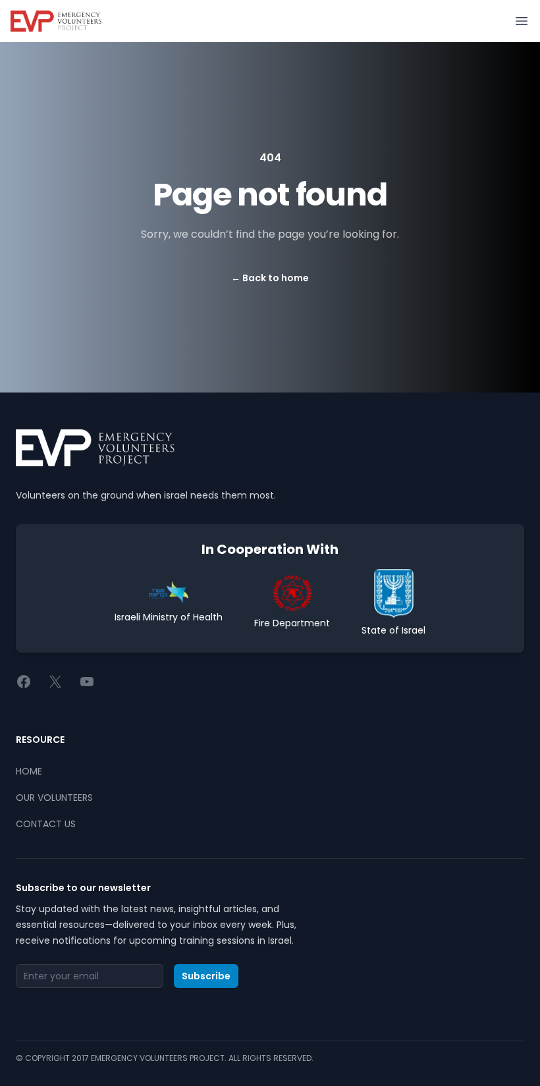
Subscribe (206, 976)
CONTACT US (46, 823)
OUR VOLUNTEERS (54, 797)
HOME (29, 771)
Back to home (270, 278)
